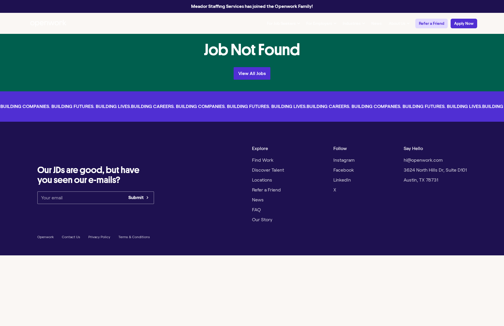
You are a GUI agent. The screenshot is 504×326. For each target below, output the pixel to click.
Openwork (45, 237)
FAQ (256, 209)
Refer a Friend (431, 23)
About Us (397, 23)
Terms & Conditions (134, 237)
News (376, 23)
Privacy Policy (99, 237)
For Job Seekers (281, 23)
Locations (262, 179)
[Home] (48, 23)
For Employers (319, 23)
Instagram (344, 160)
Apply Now (464, 23)
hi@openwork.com (423, 160)
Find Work (262, 160)
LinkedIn (342, 179)
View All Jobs (252, 73)
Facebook (343, 170)
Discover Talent (268, 170)
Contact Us (71, 237)
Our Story (262, 219)
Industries (352, 23)
